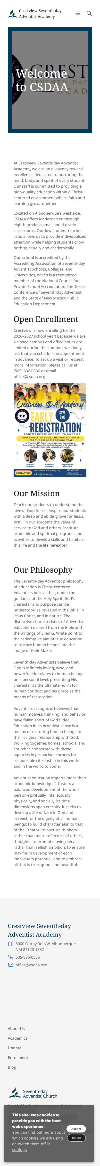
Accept (76, 1129)
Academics (17, 1038)
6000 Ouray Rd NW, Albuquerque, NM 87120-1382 (46, 946)
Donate (14, 1048)
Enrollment (18, 1057)
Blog (12, 1067)
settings (19, 1149)
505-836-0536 (28, 957)
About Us (16, 1028)
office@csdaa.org (31, 965)
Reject (76, 1137)
